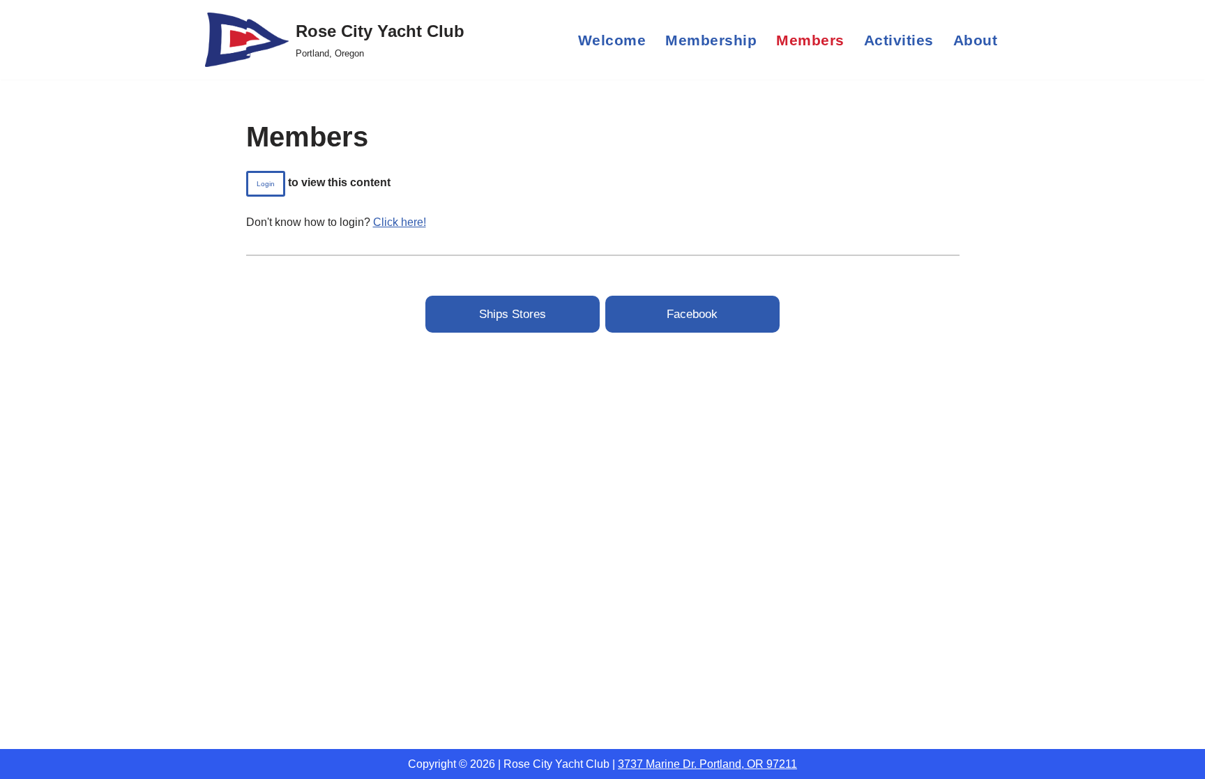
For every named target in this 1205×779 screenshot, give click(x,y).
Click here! (399, 222)
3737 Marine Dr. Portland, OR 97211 (707, 764)
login (266, 184)
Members (810, 40)
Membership (711, 40)
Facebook (692, 314)
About (975, 40)
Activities (899, 40)
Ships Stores (512, 314)
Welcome (612, 40)
